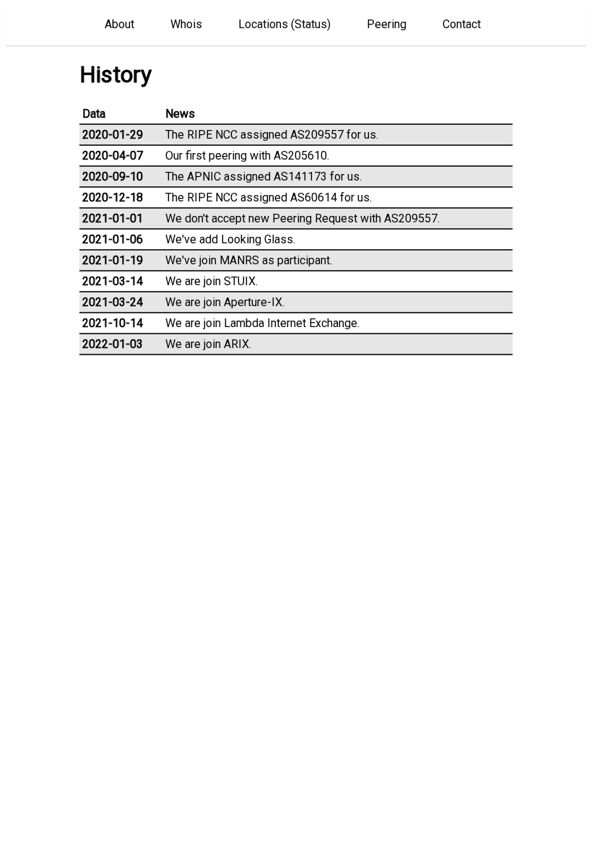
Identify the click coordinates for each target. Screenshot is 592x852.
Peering (386, 24)
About (119, 24)
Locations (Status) (284, 24)
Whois (186, 24)
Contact (462, 24)
